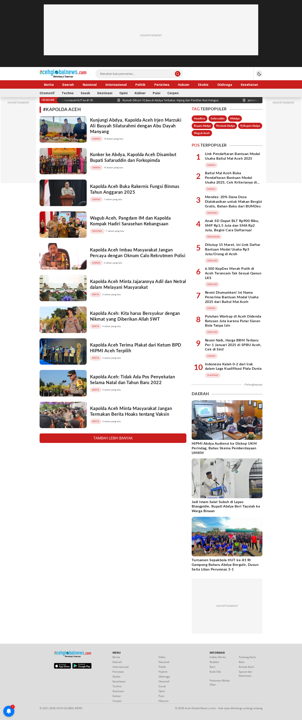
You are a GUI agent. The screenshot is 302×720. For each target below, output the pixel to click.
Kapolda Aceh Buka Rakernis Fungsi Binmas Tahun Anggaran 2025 (134, 189)
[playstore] (82, 668)
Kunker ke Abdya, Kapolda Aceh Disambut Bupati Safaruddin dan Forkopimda (133, 158)
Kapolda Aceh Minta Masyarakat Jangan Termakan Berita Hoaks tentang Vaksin (131, 411)
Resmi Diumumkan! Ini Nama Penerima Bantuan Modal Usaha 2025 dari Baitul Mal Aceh (231, 297)
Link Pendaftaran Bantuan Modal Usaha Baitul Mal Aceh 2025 (232, 156)
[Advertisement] (151, 35)
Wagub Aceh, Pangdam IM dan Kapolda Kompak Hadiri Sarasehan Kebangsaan (130, 221)
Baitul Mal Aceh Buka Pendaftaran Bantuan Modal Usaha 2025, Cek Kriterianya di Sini (231, 180)
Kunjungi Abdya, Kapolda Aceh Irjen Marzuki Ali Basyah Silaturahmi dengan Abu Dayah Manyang (135, 126)
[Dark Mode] (259, 73)
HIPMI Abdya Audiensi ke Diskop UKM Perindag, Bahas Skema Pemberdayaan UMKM (224, 448)
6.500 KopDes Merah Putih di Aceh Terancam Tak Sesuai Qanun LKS (233, 273)
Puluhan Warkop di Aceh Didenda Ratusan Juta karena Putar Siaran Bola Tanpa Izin (233, 321)
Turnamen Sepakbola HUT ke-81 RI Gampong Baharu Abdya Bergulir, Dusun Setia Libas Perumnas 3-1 (225, 564)
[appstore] (62, 668)
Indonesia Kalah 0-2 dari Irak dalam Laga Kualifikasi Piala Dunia (233, 366)
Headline (199, 118)
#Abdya (235, 118)
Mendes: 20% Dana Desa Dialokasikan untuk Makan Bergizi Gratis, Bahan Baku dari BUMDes (233, 201)
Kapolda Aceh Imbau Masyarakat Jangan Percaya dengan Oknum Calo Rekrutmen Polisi (137, 253)
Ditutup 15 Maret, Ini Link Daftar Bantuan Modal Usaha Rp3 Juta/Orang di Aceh (232, 249)
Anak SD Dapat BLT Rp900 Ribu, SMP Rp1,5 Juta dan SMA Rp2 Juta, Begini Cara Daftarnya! (232, 225)
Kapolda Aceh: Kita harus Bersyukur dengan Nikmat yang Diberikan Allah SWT (135, 316)
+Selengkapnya (253, 384)
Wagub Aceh (202, 133)
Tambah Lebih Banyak (113, 438)
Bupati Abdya (202, 126)
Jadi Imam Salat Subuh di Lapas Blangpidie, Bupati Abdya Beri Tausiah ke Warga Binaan (226, 506)
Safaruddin (218, 118)
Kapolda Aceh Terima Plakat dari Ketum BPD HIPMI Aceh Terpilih (135, 348)
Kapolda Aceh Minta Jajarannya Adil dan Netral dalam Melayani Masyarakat (138, 285)
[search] (177, 74)
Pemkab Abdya (225, 126)
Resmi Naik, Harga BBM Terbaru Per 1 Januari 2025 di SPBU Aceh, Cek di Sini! (233, 345)
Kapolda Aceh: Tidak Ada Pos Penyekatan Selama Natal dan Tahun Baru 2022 (132, 380)
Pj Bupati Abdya (250, 126)
